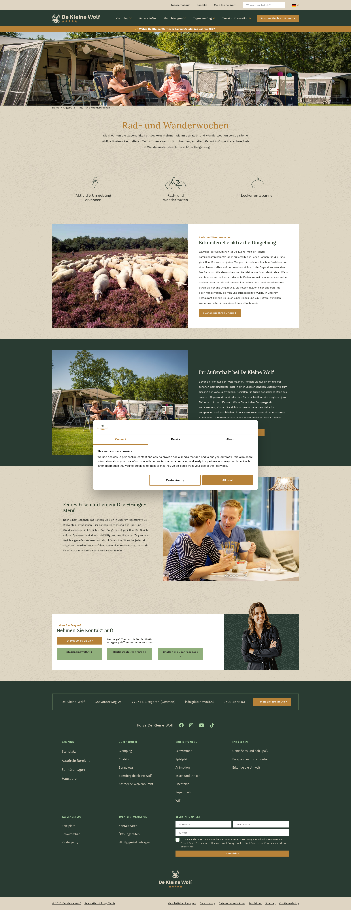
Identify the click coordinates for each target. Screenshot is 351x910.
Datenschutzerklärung (222, 843)
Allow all (227, 480)
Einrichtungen (173, 18)
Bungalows (126, 767)
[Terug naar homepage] (76, 18)
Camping (122, 18)
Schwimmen (184, 751)
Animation (183, 767)
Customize (173, 480)
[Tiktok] (212, 724)
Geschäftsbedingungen (182, 903)
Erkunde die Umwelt (246, 767)
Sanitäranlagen (73, 769)
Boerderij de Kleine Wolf (135, 776)
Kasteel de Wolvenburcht (136, 784)
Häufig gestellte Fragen (129, 651)
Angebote (69, 107)
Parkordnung (207, 903)
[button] (216, 575)
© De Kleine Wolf (66, 903)
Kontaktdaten (128, 826)
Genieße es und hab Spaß (250, 751)
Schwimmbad (71, 834)
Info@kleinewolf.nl (78, 651)
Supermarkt (184, 792)
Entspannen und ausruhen (250, 759)
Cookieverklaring (289, 903)
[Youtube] (201, 724)
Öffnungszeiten (129, 834)
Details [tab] (175, 439)
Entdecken (240, 742)
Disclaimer (255, 903)
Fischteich (182, 784)
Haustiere (69, 778)
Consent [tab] (120, 439)
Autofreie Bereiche (76, 760)
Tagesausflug (202, 18)
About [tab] (230, 439)
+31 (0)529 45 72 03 (78, 640)
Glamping (125, 751)
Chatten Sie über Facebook (180, 651)
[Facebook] (181, 724)
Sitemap (270, 903)
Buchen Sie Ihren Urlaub (276, 18)
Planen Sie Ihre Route (271, 701)
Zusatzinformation (235, 18)
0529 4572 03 (234, 702)
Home (55, 107)
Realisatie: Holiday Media (99, 903)
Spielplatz (182, 759)
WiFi (178, 801)
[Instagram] (191, 724)
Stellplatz (69, 751)
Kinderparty (70, 842)
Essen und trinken (188, 776)
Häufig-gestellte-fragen (134, 842)
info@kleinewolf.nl (199, 702)
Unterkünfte (147, 18)
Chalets (124, 759)
